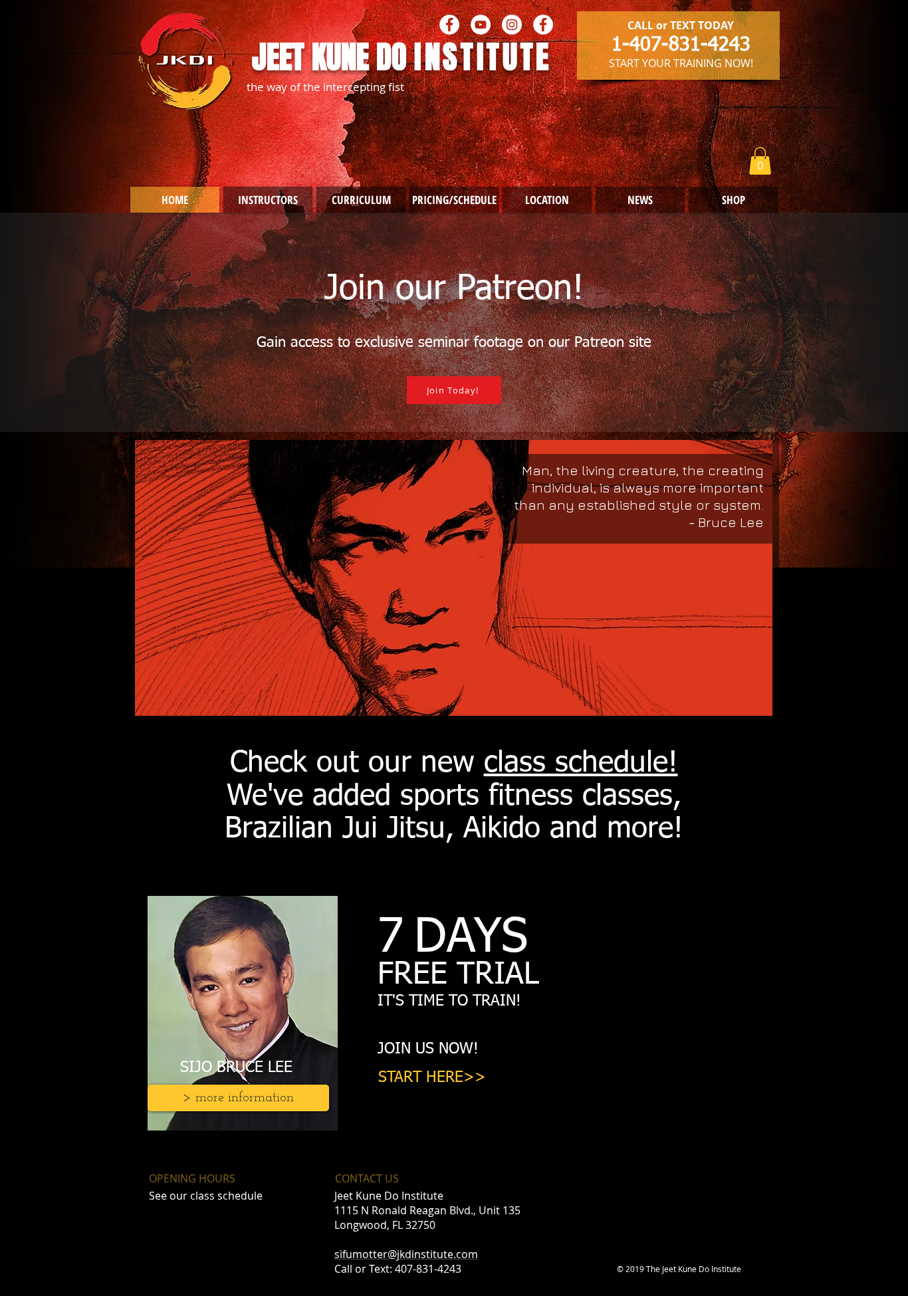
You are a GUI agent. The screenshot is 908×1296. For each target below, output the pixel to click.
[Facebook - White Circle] (449, 25)
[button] (760, 161)
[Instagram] (512, 25)
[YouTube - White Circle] (481, 25)
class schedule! (581, 763)
